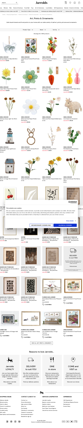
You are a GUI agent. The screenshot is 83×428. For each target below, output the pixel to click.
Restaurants (66, 404)
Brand (41, 29)
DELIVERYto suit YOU (30, 368)
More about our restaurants (52, 382)
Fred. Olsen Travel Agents (49, 408)
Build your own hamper (48, 406)
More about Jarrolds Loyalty (9, 382)
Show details (70, 221)
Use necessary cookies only (41, 225)
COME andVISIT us (73, 368)
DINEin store (52, 368)
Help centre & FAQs (26, 404)
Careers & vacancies (26, 412)
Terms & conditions (5, 406)
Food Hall (26, 8)
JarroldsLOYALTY (10, 368)
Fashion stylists (46, 404)
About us (23, 406)
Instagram (11, 421)
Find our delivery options (31, 382)
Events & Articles (74, 8)
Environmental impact (27, 414)
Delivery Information (47, 422)
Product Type (26, 29)
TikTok (15, 421)
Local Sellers (49, 8)
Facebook (7, 421)
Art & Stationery (39, 8)
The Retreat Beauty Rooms (70, 402)
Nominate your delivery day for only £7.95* (51, 11)
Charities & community (27, 410)
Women (6, 8)
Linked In (19, 421)
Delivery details (4, 400)
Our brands (24, 408)
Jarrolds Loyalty (46, 400)
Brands (66, 8)
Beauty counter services (48, 402)
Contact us (24, 400)
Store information (26, 402)
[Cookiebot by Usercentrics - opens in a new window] (70, 202)
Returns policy (4, 402)
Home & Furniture (18, 8)
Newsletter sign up (26, 416)
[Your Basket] (79, 2)
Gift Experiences (58, 8)
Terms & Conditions (36, 422)
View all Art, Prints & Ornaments (41, 343)
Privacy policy (3, 408)
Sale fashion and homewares (7, 414)
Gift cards (2, 412)
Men (10, 8)
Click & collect (4, 404)
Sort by (55, 29)
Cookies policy (4, 410)
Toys (32, 8)
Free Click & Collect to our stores (29, 11)
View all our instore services (49, 410)
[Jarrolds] (41, 2)
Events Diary (66, 406)
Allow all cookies (65, 225)
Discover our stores (73, 382)
